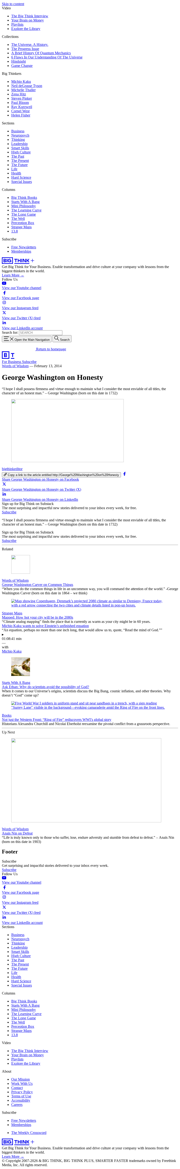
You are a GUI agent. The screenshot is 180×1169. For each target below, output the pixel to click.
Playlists (17, 24)
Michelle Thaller (23, 90)
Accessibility (20, 1100)
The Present (20, 161)
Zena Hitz (18, 94)
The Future (19, 165)
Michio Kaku (21, 82)
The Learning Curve (26, 210)
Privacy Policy (22, 1092)
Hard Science (21, 177)
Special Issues (21, 182)
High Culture (21, 152)
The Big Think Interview (29, 16)
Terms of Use (21, 1096)
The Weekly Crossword (28, 1133)
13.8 (14, 231)
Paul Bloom (20, 103)
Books (6, 715)
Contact (17, 1088)
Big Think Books (24, 198)
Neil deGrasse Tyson (26, 86)
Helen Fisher (20, 115)
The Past (17, 156)
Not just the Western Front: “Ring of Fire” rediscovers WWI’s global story (56, 720)
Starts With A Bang (25, 202)
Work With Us (22, 1084)
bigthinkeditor (12, 469)
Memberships (21, 251)
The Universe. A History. (29, 45)
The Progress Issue (25, 49)
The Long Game (23, 214)
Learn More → (13, 275)
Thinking (18, 140)
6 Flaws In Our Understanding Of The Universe (46, 57)
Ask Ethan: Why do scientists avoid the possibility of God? (45, 687)
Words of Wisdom (15, 366)
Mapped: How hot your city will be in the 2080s (37, 617)
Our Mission (20, 1079)
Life (14, 169)
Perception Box (22, 223)
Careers (16, 1105)
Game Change (22, 66)
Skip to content (13, 4)
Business (17, 131)
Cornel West (20, 111)
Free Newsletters (23, 247)
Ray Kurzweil (21, 107)
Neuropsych (20, 135)
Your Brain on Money (27, 20)
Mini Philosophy (23, 206)
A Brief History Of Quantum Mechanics (41, 53)
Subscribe (29, 362)
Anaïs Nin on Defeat (17, 833)
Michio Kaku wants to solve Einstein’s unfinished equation (45, 626)
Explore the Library (25, 29)
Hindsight (18, 61)
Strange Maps (21, 227)
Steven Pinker (21, 98)
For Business (12, 362)
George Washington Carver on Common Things (37, 585)
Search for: (10, 332)
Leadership (19, 144)
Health (16, 173)
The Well (18, 219)
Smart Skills (20, 148)
